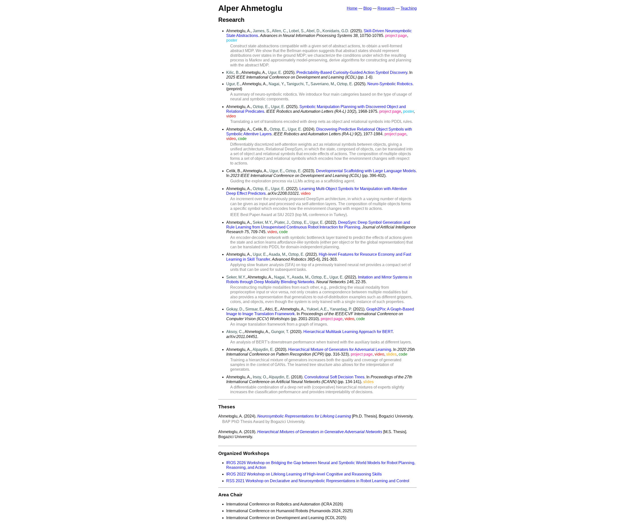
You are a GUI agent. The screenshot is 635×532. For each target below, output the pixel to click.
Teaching (409, 8)
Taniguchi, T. (297, 84)
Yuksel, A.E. (317, 309)
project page (396, 35)
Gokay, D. (234, 309)
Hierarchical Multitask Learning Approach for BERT (348, 332)
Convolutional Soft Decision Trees (334, 377)
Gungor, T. (280, 332)
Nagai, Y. (277, 84)
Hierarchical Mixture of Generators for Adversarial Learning (339, 349)
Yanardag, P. (341, 309)
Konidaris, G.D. (335, 31)
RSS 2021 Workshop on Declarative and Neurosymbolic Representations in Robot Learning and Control (317, 481)
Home (352, 8)
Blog (367, 8)
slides (391, 354)
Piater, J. (281, 222)
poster (231, 40)
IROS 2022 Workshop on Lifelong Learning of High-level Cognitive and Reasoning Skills (304, 474)
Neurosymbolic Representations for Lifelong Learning (304, 416)
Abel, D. (313, 31)
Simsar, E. (254, 309)
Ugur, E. (275, 72)
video (231, 116)
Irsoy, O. (260, 377)
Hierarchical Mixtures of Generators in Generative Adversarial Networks (319, 432)
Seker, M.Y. (262, 222)
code (242, 139)
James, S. (261, 31)
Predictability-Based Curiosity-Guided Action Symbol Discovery (351, 72)
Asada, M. (277, 254)
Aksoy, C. (234, 332)
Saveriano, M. (323, 84)
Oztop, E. (345, 84)
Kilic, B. (233, 72)
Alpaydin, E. (263, 349)
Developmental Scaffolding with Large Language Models (366, 171)
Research (386, 8)
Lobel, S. (297, 31)
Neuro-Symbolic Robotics (390, 84)
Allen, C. (279, 31)
